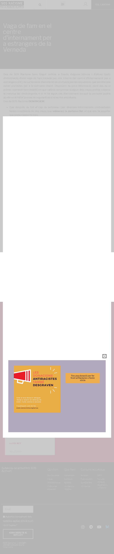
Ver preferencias (57, 292)
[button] (109, 257)
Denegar (57, 283)
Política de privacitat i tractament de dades (65, 298)
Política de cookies (37, 298)
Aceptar (57, 275)
